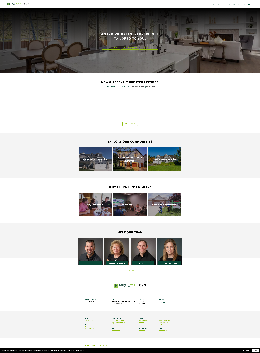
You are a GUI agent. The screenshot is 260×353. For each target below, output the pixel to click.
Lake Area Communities (118, 324)
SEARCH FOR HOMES (111, 47)
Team (234, 4)
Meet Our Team (116, 330)
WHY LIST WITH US (149, 47)
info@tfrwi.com (143, 301)
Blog (249, 4)
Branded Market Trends (165, 320)
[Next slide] (184, 252)
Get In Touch (142, 330)
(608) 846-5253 (142, 303)
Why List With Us (89, 328)
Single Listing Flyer (163, 322)
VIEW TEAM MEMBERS (130, 270)
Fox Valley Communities (118, 320)
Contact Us (241, 4)
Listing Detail (162, 324)
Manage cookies (245, 350)
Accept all (255, 350)
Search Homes (89, 320)
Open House (142, 322)
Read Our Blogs (162, 330)
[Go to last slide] (75, 252)
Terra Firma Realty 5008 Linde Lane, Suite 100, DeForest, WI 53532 (123, 302)
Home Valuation (89, 326)
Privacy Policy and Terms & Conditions (96, 345)
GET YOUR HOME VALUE (130, 47)
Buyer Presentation (144, 320)
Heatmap (141, 324)
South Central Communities (119, 322)
